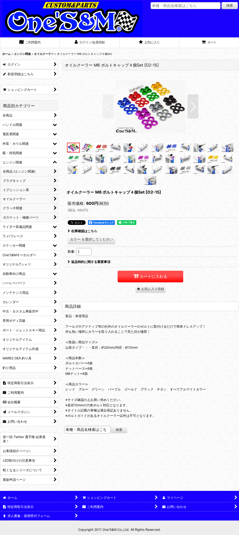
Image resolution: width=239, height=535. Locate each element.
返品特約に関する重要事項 (90, 262)
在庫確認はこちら (84, 231)
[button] (108, 106)
